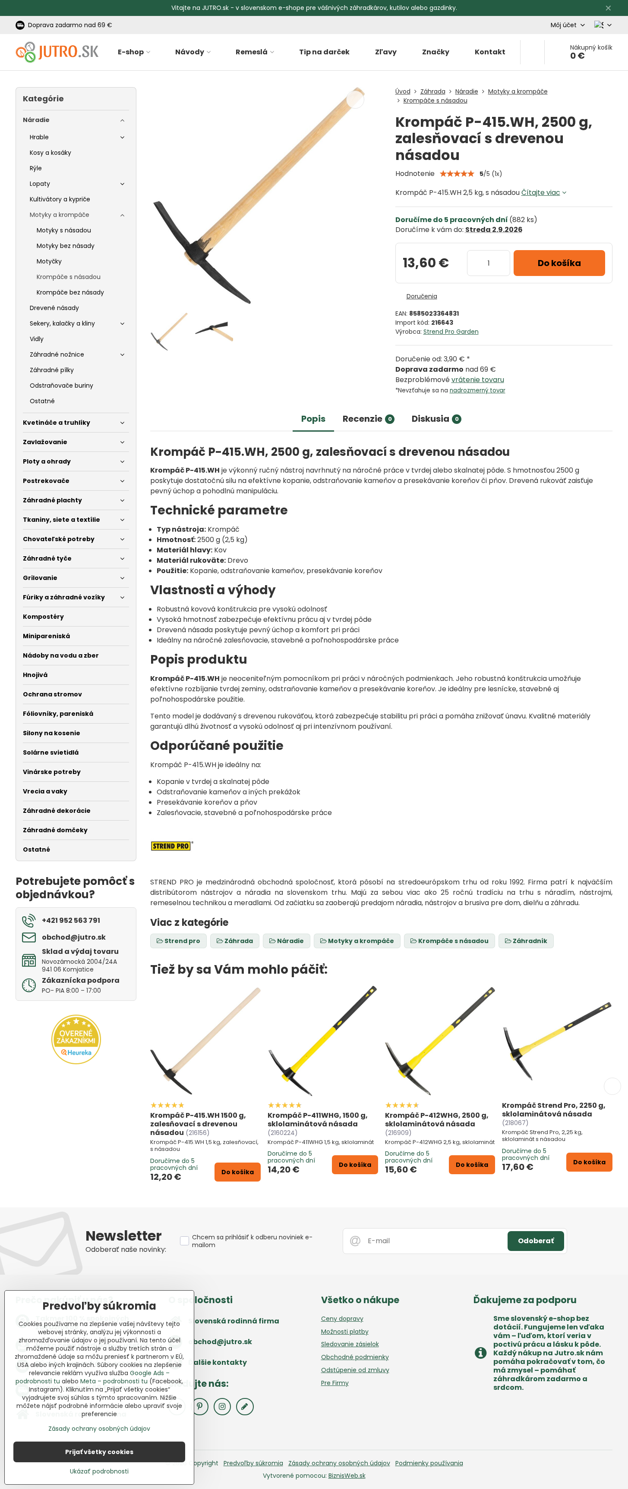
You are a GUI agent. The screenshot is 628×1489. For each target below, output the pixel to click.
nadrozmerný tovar (477, 390)
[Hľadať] (532, 52)
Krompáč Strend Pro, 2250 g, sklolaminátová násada (554, 1109)
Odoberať (536, 1241)
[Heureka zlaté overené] (76, 1062)
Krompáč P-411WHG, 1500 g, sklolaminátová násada (318, 1119)
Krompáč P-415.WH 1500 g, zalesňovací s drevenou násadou (198, 1124)
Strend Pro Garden (451, 331)
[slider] (457, 173)
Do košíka (559, 263)
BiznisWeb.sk (347, 1475)
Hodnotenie (415, 174)
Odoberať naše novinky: (125, 1249)
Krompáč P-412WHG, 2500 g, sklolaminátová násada (437, 1119)
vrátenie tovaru (477, 380)
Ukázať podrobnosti (99, 1471)
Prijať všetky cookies (99, 1452)
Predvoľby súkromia (253, 1463)
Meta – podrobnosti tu (114, 1381)
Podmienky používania (429, 1463)
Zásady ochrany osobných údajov (339, 1463)
